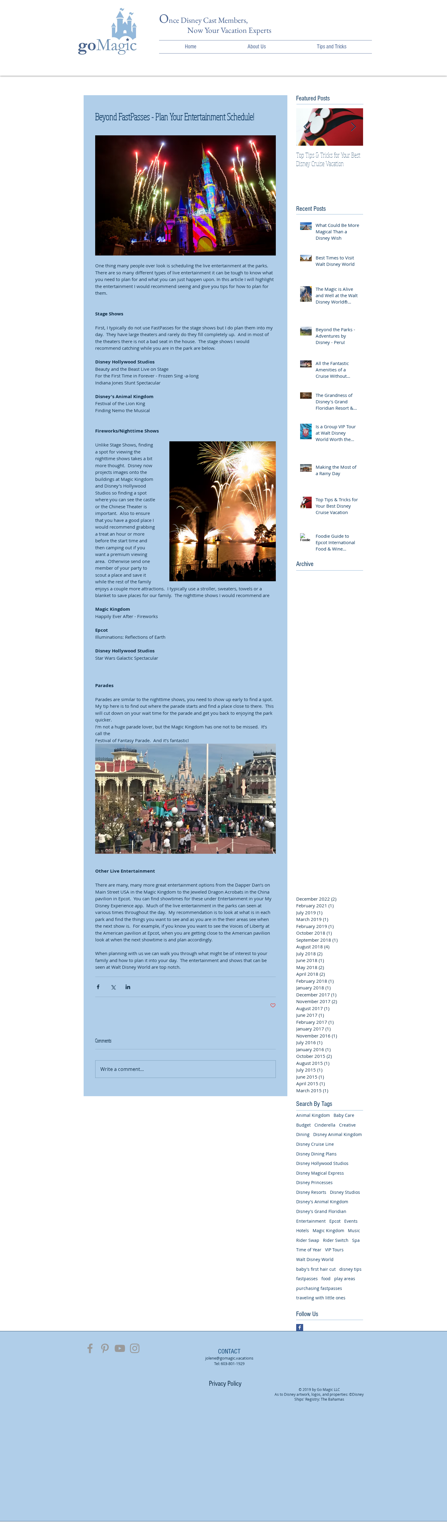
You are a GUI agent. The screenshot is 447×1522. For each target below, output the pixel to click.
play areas (344, 1278)
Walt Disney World (315, 1259)
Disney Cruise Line (315, 1144)
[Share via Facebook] (98, 987)
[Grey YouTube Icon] (119, 1348)
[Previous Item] (306, 127)
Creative (347, 1125)
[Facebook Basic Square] (299, 1327)
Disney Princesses (314, 1182)
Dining (303, 1134)
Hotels (302, 1230)
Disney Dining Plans (316, 1154)
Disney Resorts (311, 1192)
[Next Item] (353, 127)
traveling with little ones (320, 1298)
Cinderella (324, 1125)
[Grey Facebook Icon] (90, 1348)
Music (354, 1230)
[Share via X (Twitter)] (113, 987)
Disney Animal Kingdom (337, 1134)
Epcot (335, 1221)
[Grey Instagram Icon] (134, 1348)
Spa (356, 1240)
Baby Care (344, 1115)
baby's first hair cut (316, 1269)
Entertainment (311, 1221)
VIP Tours (334, 1250)
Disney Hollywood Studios (322, 1163)
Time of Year (308, 1250)
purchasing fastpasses (319, 1288)
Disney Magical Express (320, 1173)
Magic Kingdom (328, 1230)
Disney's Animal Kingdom (322, 1201)
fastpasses (307, 1278)
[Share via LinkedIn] (128, 987)
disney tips (350, 1269)
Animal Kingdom (313, 1115)
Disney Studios (345, 1192)
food (326, 1278)
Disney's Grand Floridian (321, 1211)
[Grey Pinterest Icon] (105, 1348)
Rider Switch (335, 1240)
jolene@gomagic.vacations (229, 1358)
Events (351, 1221)
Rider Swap (307, 1240)
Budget (303, 1125)
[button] (256, 46)
